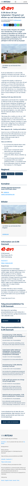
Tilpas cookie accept (6, 462)
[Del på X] (10, 25)
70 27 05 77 (4, 261)
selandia (4, 177)
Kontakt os (3, 442)
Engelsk (7, 480)
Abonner (5, 321)
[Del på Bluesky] (15, 25)
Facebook (8, 459)
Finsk (18, 480)
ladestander (19, 174)
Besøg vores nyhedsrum (11, 422)
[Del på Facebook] (4, 25)
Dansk (2, 480)
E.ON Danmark (17, 20)
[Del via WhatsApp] (18, 25)
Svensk (14, 480)
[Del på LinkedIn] (7, 25)
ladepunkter (10, 174)
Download (5, 234)
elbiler (3, 174)
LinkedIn (3, 459)
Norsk (10, 480)
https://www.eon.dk (7, 263)
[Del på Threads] (12, 25)
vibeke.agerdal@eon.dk (7, 194)
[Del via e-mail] (21, 25)
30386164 (6, 192)
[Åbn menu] (15, 1)
